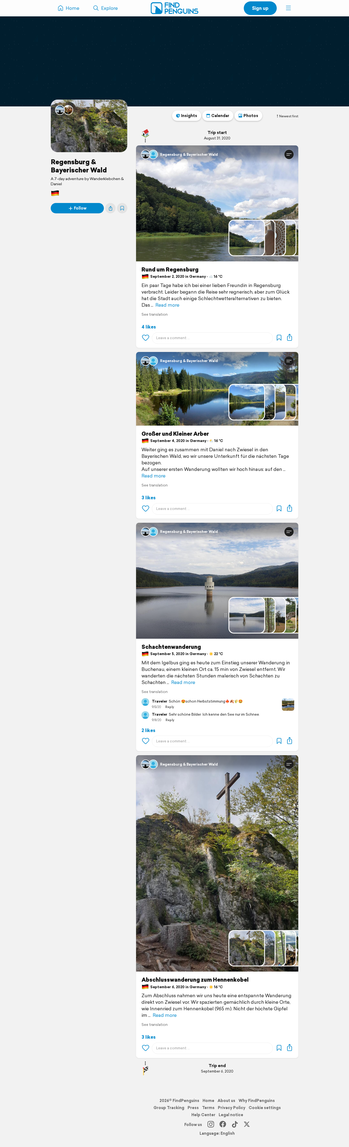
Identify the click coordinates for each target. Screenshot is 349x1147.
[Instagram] (210, 1124)
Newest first (288, 116)
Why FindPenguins (257, 1100)
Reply (169, 707)
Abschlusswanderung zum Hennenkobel (195, 980)
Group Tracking (169, 1107)
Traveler (159, 701)
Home (208, 1100)
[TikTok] (234, 1124)
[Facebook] (222, 1124)
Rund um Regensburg (170, 269)
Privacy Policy (231, 1107)
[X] (246, 1124)
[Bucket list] (122, 208)
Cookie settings (265, 1107)
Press (193, 1107)
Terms (208, 1107)
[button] (288, 8)
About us (226, 1100)
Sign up (260, 8)
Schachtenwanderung (171, 647)
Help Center (203, 1115)
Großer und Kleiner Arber (175, 434)
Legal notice (231, 1115)
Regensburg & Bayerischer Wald (79, 166)
